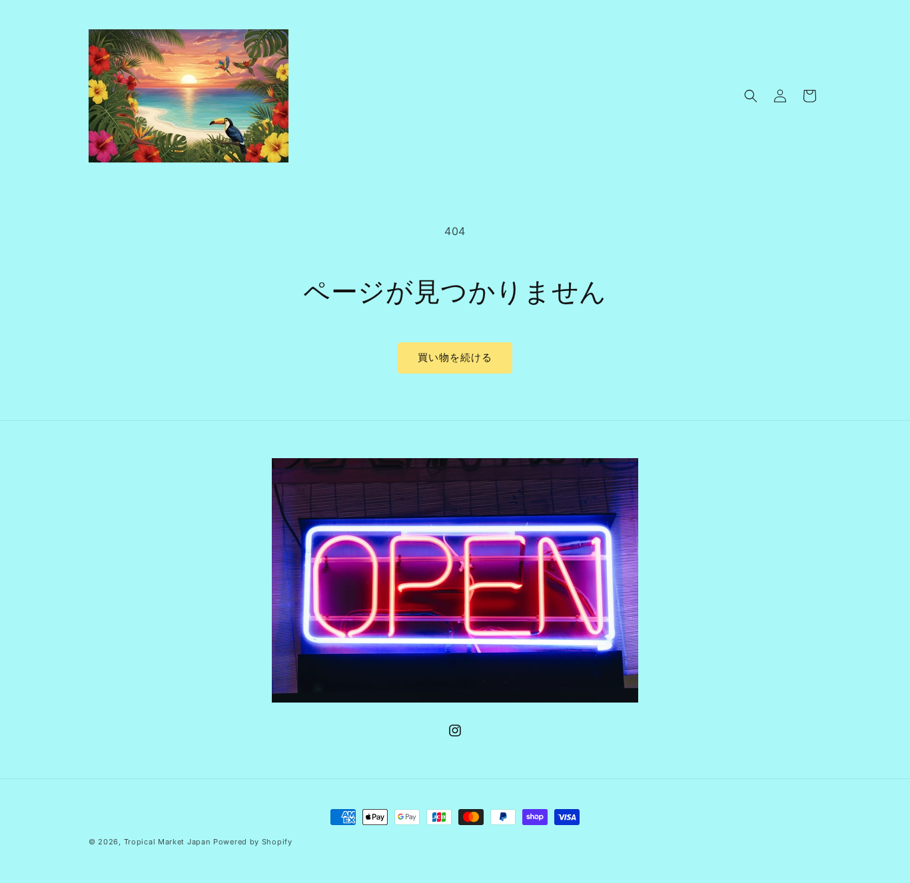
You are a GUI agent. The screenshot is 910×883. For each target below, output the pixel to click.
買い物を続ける (455, 357)
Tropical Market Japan (167, 841)
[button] (750, 96)
